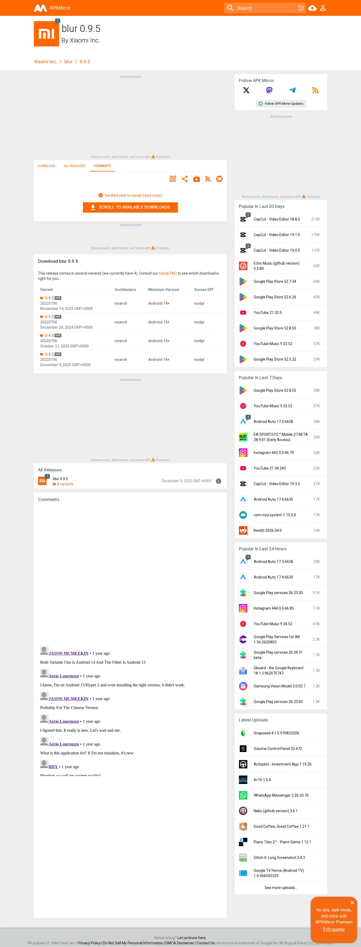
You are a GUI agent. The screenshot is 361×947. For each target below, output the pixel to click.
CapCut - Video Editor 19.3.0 (277, 484)
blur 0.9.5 (60, 479)
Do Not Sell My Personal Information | (134, 943)
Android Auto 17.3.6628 (273, 421)
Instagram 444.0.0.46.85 (274, 608)
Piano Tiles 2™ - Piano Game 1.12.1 (282, 842)
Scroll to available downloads (134, 207)
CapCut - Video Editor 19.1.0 (277, 235)
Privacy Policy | (90, 943)
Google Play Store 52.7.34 (275, 281)
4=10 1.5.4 (262, 780)
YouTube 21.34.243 (270, 468)
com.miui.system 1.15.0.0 (275, 515)
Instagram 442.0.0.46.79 (274, 453)
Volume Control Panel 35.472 (278, 749)
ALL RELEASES (74, 166)
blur (68, 61)
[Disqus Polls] (130, 573)
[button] (173, 179)
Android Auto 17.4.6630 (273, 499)
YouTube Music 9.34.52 (273, 624)
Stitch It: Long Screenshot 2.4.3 (279, 857)
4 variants (65, 484)
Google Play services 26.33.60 (278, 702)
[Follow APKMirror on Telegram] (292, 92)
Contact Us (206, 943)
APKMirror (60, 8)
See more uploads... (281, 888)
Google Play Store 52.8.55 (275, 328)
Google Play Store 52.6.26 (275, 297)
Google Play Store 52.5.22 (275, 359)
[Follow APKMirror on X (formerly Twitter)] (246, 92)
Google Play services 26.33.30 (278, 593)
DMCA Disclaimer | (181, 943)
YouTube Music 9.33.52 (273, 344)
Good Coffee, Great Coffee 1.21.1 (281, 826)
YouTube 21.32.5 (268, 312)
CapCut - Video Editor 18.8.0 (277, 219)
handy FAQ (168, 273)
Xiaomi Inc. (85, 40)
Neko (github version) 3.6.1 (276, 811)
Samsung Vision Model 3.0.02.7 (280, 686)
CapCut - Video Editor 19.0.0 (277, 250)
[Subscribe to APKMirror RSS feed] (315, 92)
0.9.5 (49, 298)
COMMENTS (102, 166)
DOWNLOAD (46, 166)
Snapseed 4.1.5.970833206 (276, 733)
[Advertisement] (130, 116)
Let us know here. (192, 938)
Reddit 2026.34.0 (268, 530)
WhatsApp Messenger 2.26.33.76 (281, 795)
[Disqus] (130, 710)
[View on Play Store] (196, 179)
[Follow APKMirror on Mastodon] (269, 92)
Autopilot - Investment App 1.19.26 (283, 764)
